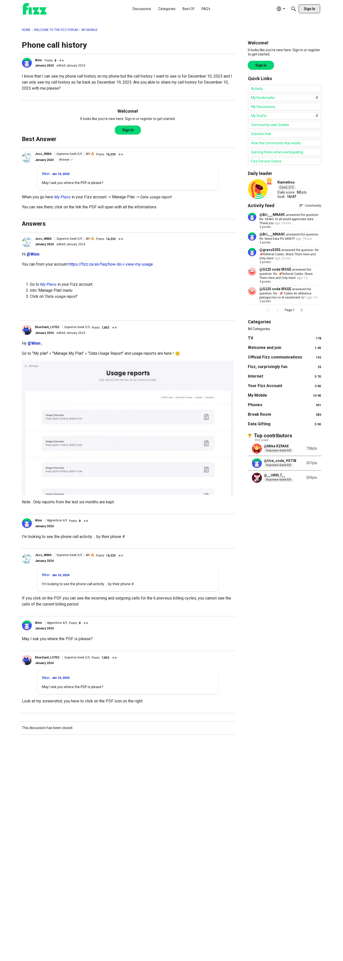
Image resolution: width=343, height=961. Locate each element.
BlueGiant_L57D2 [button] (47, 327)
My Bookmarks (284, 98)
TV (284, 338)
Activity (257, 89)
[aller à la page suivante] (302, 310)
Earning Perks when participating (277, 152)
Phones (284, 404)
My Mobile (284, 395)
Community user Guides (270, 125)
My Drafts (284, 116)
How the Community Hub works (276, 143)
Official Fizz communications (284, 357)
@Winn (33, 254)
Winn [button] (38, 60)
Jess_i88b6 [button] (43, 154)
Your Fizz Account (284, 385)
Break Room (284, 414)
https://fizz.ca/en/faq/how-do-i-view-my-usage (111, 264)
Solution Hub (261, 134)
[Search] (293, 8)
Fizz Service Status (266, 161)
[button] (27, 63)
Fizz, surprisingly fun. (284, 366)
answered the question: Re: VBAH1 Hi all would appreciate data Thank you (289, 219)
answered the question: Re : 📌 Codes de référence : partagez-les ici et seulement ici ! (286, 293)
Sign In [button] (128, 130)
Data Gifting (284, 424)
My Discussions (263, 107)
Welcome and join (284, 347)
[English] (34, 9)
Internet (284, 376)
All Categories (259, 329)
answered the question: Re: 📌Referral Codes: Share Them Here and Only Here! (289, 254)
